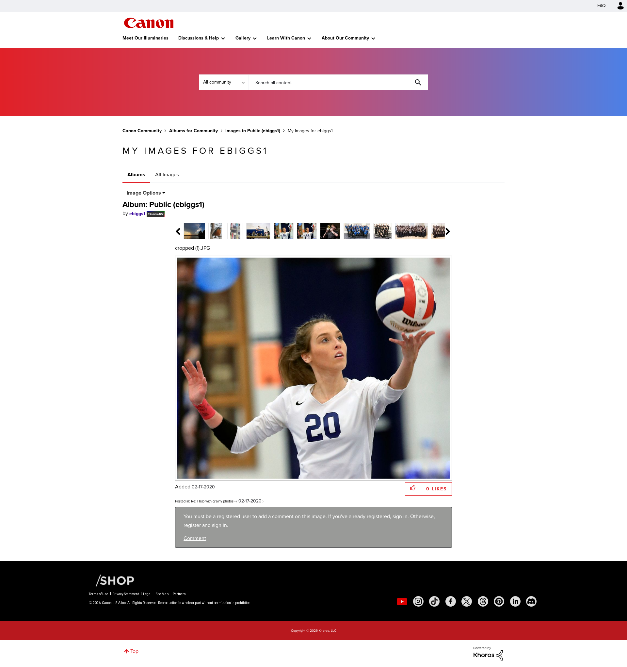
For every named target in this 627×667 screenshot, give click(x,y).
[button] (404, 280)
